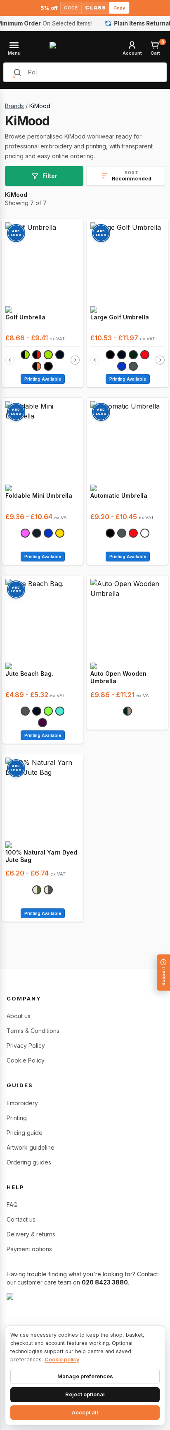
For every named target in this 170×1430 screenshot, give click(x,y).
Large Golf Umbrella (119, 317)
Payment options (29, 1248)
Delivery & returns (31, 1234)
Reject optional (85, 1394)
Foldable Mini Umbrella (38, 495)
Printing (17, 1117)
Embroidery (22, 1103)
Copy (119, 8)
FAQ (12, 1204)
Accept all (85, 1412)
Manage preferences (85, 1376)
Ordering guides (29, 1162)
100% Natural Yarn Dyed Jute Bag (41, 856)
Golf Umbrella (25, 317)
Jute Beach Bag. (29, 673)
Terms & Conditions (33, 1030)
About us (19, 1015)
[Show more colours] (75, 360)
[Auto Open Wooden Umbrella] (127, 619)
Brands (14, 105)
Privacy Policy (26, 1045)
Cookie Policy (26, 1060)
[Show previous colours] (9, 360)
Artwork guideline (30, 1147)
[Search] (17, 72)
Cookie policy (62, 1359)
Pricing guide (24, 1132)
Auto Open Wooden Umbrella (118, 677)
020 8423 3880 (105, 1282)
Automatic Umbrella (118, 495)
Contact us (21, 1219)
